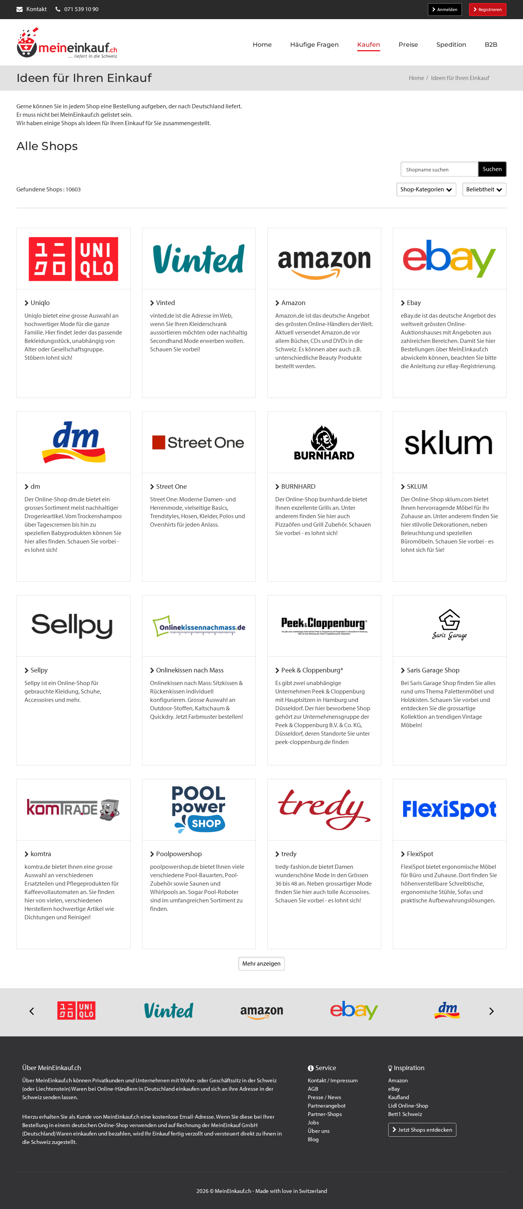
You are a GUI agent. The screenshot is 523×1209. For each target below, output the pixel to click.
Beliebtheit (480, 189)
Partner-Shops (325, 1114)
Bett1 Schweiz (405, 1114)
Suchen (492, 169)
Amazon (398, 1080)
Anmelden (447, 9)
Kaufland (398, 1097)
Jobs (313, 1122)
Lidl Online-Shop (408, 1105)
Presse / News (324, 1097)
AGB (313, 1088)
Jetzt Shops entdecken (425, 1129)
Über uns (319, 1130)
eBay (394, 1088)
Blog (313, 1139)
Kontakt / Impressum (333, 1080)
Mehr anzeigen (261, 963)
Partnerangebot (327, 1105)
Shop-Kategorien (422, 189)
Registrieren (490, 9)
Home (416, 78)
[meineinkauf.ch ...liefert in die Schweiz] (67, 43)
